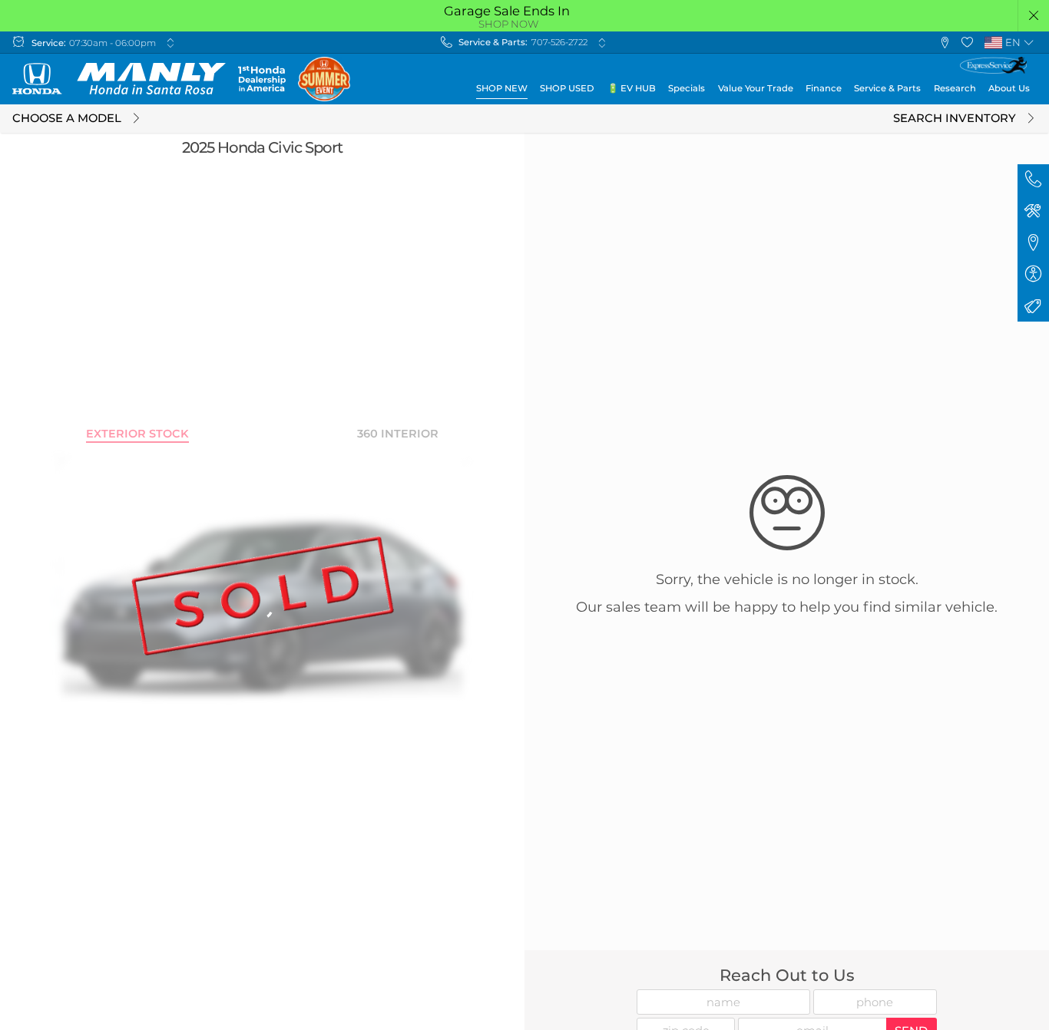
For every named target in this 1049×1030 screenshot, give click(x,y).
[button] (1034, 16)
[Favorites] (967, 42)
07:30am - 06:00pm (112, 43)
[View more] (170, 43)
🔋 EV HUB (631, 88)
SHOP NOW (508, 24)
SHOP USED (567, 88)
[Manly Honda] (119, 78)
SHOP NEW (502, 88)
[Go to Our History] (261, 78)
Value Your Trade (755, 88)
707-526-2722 (559, 42)
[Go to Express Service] (993, 65)
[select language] (1029, 43)
